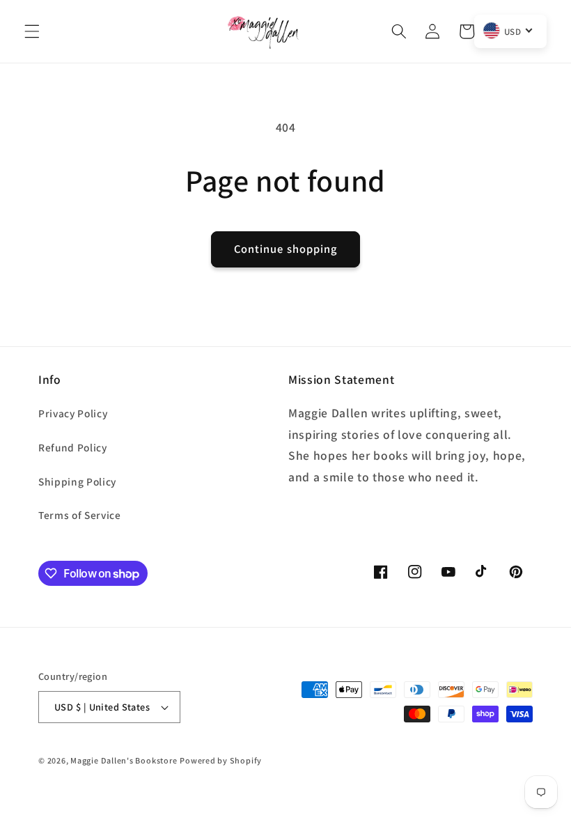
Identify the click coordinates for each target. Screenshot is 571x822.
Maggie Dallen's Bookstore (123, 760)
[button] (32, 31)
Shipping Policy (77, 481)
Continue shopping (286, 248)
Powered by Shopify (221, 760)
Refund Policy (72, 447)
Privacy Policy (72, 413)
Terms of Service (79, 515)
